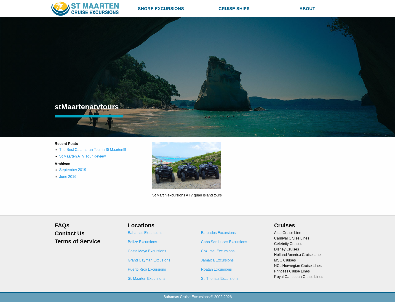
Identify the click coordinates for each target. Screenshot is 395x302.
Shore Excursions (161, 8)
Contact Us (70, 233)
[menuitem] (161, 8)
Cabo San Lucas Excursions (224, 242)
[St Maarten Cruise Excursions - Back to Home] (86, 8)
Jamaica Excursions (217, 260)
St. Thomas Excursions (219, 278)
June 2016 (67, 177)
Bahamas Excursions (145, 233)
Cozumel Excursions (218, 251)
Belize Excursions (142, 242)
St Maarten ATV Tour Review (82, 156)
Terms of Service (77, 241)
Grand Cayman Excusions (149, 260)
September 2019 (72, 170)
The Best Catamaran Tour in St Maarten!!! (92, 150)
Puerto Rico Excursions (147, 269)
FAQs (62, 225)
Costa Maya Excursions (147, 251)
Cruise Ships (234, 8)
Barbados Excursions (218, 233)
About (307, 8)
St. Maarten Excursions (146, 278)
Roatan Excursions (216, 269)
